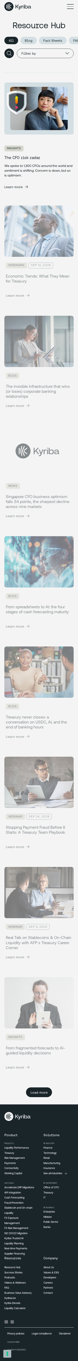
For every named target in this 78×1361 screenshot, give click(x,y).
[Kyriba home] (17, 6)
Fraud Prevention (14, 1203)
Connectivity (11, 1168)
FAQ (6, 1288)
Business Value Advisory (18, 1293)
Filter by (28, 53)
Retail (46, 1158)
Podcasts (9, 1278)
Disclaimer (65, 1334)
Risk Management (14, 1158)
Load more (39, 1092)
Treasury (9, 1153)
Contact (48, 1293)
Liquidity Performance (16, 1148)
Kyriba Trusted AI (14, 1238)
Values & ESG (51, 1273)
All (11, 40)
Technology (50, 1153)
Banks (47, 1227)
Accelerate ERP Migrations (19, 1187)
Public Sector (50, 1222)
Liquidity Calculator (15, 1308)
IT (44, 1198)
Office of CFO (51, 1187)
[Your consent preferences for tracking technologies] (7, 1354)
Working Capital (13, 1173)
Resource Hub (12, 1267)
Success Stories (13, 1273)
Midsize (47, 1217)
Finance (47, 1148)
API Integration (12, 1193)
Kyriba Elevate (12, 1303)
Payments (10, 1163)
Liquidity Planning (14, 1243)
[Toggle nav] (70, 6)
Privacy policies (15, 1334)
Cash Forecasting (14, 1198)
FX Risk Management (16, 1228)
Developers (49, 1278)
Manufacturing (51, 1163)
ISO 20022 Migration (16, 1233)
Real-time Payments (15, 1248)
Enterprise (49, 1212)
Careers (48, 1283)
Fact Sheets (52, 40)
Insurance (49, 1168)
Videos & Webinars (15, 1283)
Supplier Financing (14, 1254)
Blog (28, 40)
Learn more (13, 187)
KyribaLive (10, 1298)
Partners (48, 1288)
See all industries (52, 1173)
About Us (48, 1267)
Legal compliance (42, 1334)
